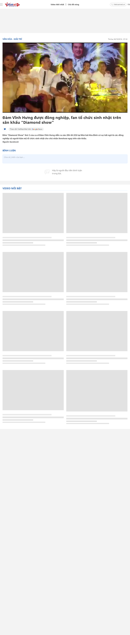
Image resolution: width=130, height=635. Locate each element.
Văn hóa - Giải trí (12, 39)
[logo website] (12, 4)
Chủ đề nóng (73, 4)
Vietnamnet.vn (119, 4)
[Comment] (5, 129)
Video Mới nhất (57, 4)
